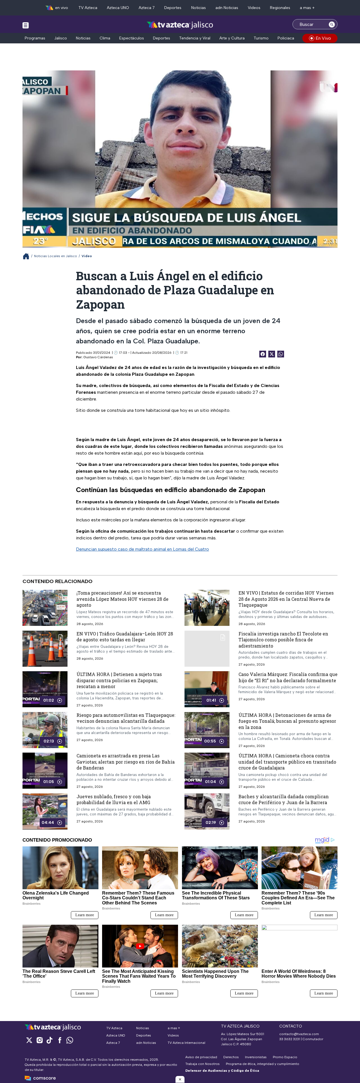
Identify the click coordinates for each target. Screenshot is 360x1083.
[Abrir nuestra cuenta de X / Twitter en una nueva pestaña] (29, 1040)
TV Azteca (87, 7)
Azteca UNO (118, 7)
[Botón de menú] (25, 25)
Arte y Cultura (232, 38)
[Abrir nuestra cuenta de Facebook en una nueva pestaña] (59, 1040)
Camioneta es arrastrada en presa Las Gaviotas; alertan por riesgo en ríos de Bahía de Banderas (125, 762)
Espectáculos (131, 38)
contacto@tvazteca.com (299, 1034)
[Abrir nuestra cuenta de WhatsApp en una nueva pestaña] (69, 1040)
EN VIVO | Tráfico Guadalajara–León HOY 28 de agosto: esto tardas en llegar (124, 636)
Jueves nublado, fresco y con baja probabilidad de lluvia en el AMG (113, 799)
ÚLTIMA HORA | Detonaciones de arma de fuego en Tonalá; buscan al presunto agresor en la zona (287, 721)
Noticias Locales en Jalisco (55, 256)
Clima (105, 38)
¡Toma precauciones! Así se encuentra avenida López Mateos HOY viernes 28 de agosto (122, 599)
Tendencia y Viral (194, 38)
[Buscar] (332, 24)
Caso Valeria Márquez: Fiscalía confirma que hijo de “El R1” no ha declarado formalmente (288, 677)
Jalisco (60, 38)
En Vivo (323, 38)
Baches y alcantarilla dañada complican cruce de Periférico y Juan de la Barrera (283, 799)
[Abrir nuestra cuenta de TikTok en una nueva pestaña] (49, 1040)
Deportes (172, 7)
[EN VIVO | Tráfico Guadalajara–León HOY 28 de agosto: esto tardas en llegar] (45, 648)
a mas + (307, 7)
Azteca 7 (147, 7)
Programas (35, 38)
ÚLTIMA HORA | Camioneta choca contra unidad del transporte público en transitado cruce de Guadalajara (287, 762)
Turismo (261, 38)
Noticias (198, 7)
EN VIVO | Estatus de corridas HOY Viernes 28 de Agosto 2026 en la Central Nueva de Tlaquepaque (286, 599)
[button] (180, 1079)
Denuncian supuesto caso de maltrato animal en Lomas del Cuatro (142, 549)
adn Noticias (226, 7)
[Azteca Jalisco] (180, 25)
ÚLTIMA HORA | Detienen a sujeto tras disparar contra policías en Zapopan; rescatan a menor (119, 680)
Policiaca (286, 38)
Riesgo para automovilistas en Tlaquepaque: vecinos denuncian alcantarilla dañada (125, 718)
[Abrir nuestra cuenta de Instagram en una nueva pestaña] (39, 1040)
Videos (254, 7)
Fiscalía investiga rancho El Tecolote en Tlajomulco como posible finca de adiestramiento (283, 639)
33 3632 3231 (289, 1039)
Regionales (280, 7)
